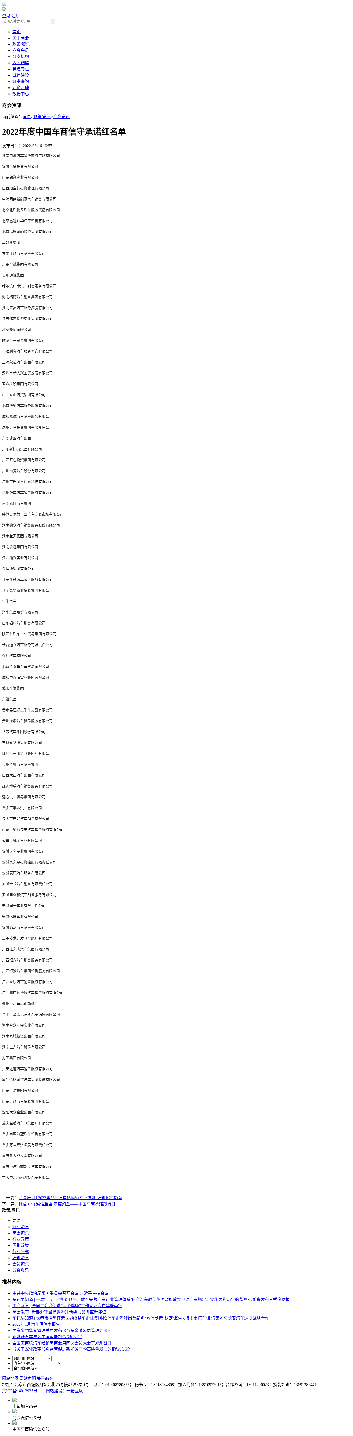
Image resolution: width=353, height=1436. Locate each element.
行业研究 (20, 1251)
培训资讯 (20, 1258)
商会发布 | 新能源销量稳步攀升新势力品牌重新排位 (59, 1312)
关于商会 (20, 38)
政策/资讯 (21, 44)
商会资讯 (61, 116)
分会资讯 (20, 1270)
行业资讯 (20, 1227)
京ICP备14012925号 (19, 1391)
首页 (16, 32)
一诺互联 (74, 1391)
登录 (6, 16)
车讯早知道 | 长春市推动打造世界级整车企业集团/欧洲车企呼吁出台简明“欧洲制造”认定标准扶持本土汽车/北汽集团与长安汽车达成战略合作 (140, 1318)
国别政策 (20, 1245)
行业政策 (20, 1239)
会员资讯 (20, 1264)
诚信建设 (20, 75)
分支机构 (20, 56)
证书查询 (20, 81)
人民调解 (20, 63)
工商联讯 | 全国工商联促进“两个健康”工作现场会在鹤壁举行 (67, 1305)
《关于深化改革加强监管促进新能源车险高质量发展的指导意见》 (72, 1349)
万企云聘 (20, 87)
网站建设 (54, 1391)
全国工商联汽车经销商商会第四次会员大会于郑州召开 (62, 1343)
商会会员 (20, 50)
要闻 (16, 1220)
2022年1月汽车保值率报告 (36, 1324)
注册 (15, 16)
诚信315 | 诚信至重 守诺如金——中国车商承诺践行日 (67, 1204)
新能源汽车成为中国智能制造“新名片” (47, 1337)
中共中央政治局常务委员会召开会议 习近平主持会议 (60, 1293)
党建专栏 (20, 69)
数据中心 (20, 94)
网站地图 (10, 1378)
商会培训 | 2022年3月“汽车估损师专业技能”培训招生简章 (70, 1198)
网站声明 (27, 1378)
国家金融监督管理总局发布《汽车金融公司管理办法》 (62, 1330)
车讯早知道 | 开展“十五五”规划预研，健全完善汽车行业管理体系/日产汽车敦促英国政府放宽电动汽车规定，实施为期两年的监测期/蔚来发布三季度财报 (151, 1299)
